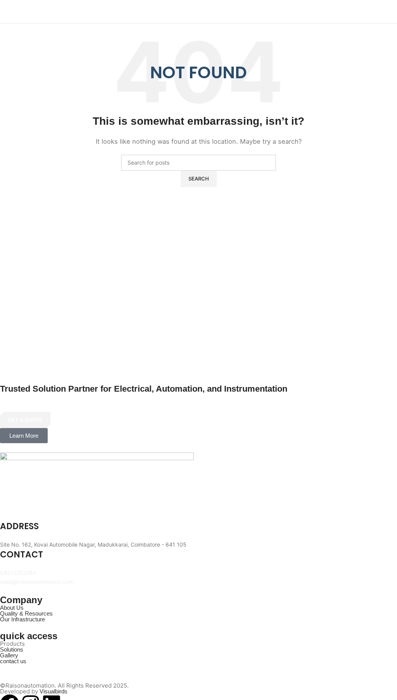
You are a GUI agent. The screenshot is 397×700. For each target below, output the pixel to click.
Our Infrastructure (22, 619)
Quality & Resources (26, 613)
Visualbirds (53, 691)
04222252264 (18, 572)
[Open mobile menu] (388, 11)
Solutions (11, 649)
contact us (13, 661)
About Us (12, 607)
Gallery (9, 655)
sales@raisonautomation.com (37, 581)
